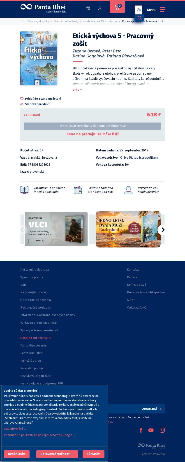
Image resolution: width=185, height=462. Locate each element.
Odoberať (150, 408)
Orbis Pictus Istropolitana (139, 158)
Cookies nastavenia (153, 454)
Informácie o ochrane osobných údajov (47, 315)
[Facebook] (141, 431)
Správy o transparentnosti (39, 330)
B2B (23, 285)
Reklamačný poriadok (35, 307)
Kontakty (133, 269)
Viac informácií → (15, 428)
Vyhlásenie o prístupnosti (38, 323)
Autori (131, 300)
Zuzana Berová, (87, 51)
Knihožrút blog (30, 361)
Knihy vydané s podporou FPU (41, 383)
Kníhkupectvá (136, 285)
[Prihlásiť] (100, 8)
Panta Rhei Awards (33, 345)
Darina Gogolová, (89, 56)
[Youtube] (150, 431)
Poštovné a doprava (34, 269)
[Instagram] (162, 431)
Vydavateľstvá (136, 307)
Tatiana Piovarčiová (125, 56)
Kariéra (132, 277)
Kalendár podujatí (32, 368)
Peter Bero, (112, 51)
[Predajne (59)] (88, 8)
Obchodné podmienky (35, 300)
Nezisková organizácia (35, 376)
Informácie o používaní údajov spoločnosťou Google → (40, 435)
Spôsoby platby (31, 277)
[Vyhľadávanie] (139, 17)
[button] (17, 454)
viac (76, 89)
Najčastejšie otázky (33, 292)
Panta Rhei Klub (31, 353)
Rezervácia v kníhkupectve (146, 292)
